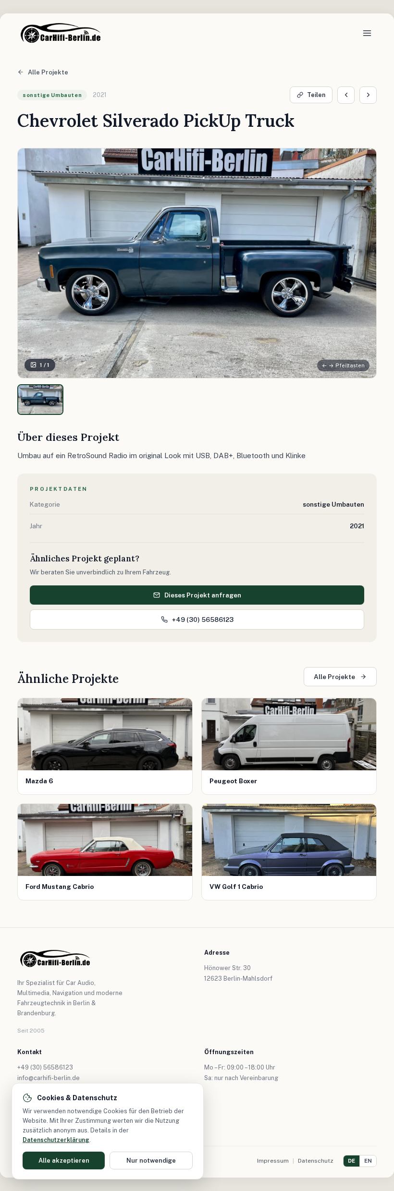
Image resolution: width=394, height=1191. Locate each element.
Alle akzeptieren (63, 1160)
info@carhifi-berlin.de (48, 1078)
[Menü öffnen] (367, 33)
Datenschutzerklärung (56, 1139)
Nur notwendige (151, 1160)
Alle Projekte (48, 72)
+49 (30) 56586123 (203, 619)
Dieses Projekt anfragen (202, 595)
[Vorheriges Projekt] (346, 95)
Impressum (273, 1160)
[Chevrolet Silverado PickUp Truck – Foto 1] (40, 399)
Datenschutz (315, 1160)
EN (368, 1161)
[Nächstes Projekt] (368, 95)
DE (351, 1161)
